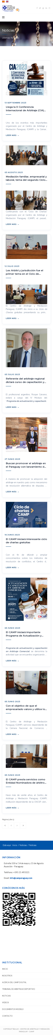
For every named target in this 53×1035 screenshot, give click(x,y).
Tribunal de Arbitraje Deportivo (18, 989)
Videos (5, 1002)
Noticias (23, 845)
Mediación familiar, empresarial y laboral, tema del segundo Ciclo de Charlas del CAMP (26, 178)
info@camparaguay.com (21, 878)
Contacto (7, 1016)
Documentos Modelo (13, 1009)
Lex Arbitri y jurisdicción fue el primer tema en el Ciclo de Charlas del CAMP (24, 272)
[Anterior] (11, 826)
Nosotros (7, 975)
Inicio (14, 845)
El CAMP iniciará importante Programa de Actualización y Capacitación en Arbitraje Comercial (24, 634)
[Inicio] (5, 826)
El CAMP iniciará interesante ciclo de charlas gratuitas (26, 541)
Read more (12, 135)
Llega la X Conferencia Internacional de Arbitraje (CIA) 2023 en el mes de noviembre (25, 109)
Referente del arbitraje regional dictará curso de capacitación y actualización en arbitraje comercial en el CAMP (25, 380)
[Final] (23, 826)
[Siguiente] (17, 826)
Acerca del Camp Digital (14, 982)
